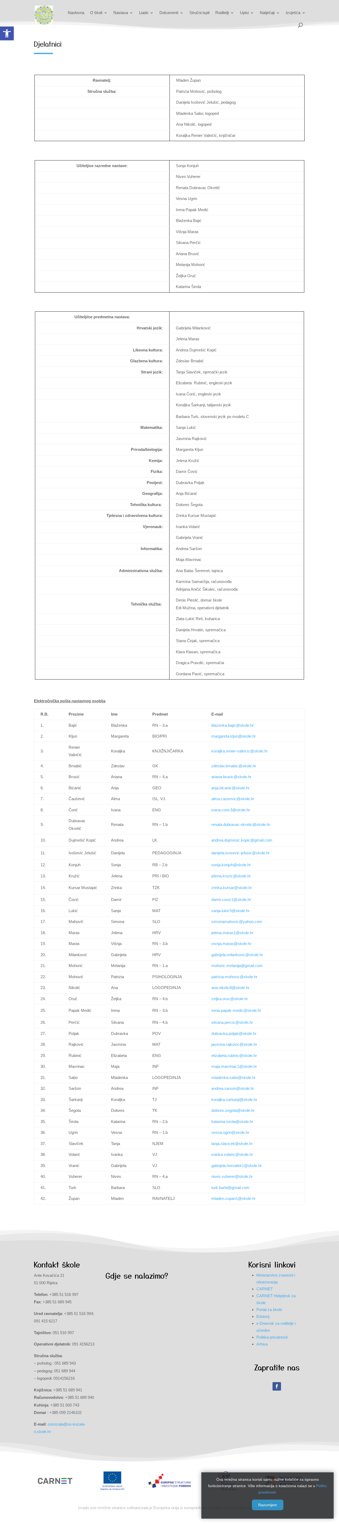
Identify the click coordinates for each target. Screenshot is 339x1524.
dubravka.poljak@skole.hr (233, 1033)
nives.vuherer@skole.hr (232, 1176)
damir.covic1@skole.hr (231, 899)
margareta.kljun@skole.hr (233, 736)
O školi (96, 12)
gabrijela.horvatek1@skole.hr (236, 1165)
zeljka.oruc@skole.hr (229, 998)
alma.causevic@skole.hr (232, 798)
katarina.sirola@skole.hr (232, 1121)
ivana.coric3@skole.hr (230, 810)
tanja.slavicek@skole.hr (232, 1143)
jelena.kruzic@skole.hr (231, 876)
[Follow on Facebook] (277, 1386)
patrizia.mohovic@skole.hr (234, 976)
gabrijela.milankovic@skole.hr (237, 954)
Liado (143, 12)
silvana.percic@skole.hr (232, 1022)
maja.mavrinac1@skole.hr (234, 1066)
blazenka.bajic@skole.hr (232, 725)
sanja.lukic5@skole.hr (230, 910)
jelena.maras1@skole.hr (232, 932)
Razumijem (267, 1505)
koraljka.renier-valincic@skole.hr (239, 751)
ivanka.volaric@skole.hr (232, 1154)
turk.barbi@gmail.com (230, 1187)
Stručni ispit (199, 12)
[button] (7, 33)
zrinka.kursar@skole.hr (231, 887)
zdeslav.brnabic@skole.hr (233, 766)
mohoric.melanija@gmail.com (237, 965)
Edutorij (262, 1316)
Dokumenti (168, 12)
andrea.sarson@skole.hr (232, 1088)
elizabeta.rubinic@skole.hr (234, 1055)
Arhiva (261, 1344)
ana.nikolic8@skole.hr (230, 987)
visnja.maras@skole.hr (231, 943)
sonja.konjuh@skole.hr (231, 865)
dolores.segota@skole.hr (233, 1110)
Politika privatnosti (272, 1337)
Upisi (244, 12)
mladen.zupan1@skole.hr (233, 1198)
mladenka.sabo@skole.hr (233, 1077)
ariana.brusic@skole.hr (231, 776)
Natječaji (267, 12)
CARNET (264, 1289)
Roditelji (222, 12)
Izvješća (293, 12)
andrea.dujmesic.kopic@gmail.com (241, 840)
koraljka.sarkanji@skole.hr (234, 1099)
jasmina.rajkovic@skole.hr (234, 1044)
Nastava (120, 12)
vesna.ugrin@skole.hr (230, 1132)
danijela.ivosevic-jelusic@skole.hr (240, 853)
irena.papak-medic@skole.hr (236, 1010)
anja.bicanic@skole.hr (230, 788)
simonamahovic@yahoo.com (236, 921)
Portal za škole (269, 1309)
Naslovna (76, 12)
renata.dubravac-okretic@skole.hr (240, 824)
